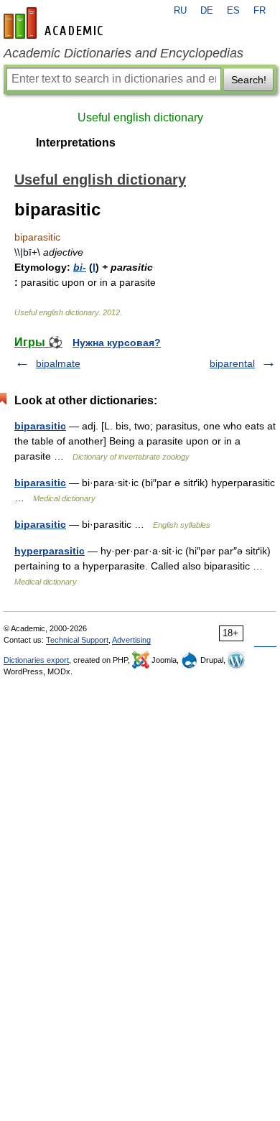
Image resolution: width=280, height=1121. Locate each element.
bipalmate (58, 363)
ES (233, 11)
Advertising (131, 640)
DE (206, 11)
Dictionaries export (36, 660)
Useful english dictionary (140, 117)
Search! (248, 79)
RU (180, 11)
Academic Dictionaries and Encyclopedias (123, 53)
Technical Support (77, 640)
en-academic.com (55, 23)
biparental (232, 363)
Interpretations (76, 142)
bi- (79, 267)
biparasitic (40, 426)
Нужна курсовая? (117, 342)
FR (259, 11)
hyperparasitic (49, 551)
